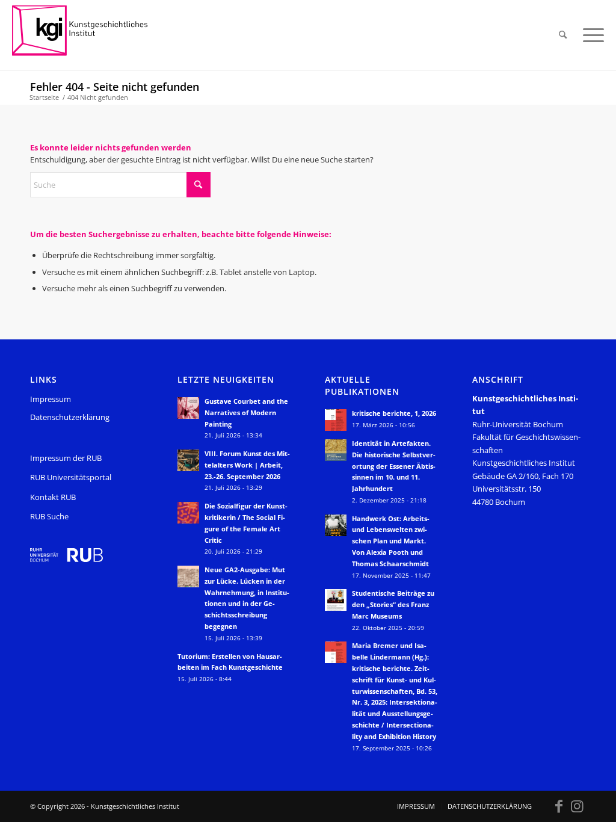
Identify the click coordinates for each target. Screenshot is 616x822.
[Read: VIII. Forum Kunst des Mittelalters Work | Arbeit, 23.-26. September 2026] (188, 460)
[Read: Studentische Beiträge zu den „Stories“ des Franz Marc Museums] (335, 600)
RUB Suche (49, 516)
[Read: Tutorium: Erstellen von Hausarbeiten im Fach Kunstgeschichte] (188, 663)
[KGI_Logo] (88, 35)
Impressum (50, 399)
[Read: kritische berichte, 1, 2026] (335, 420)
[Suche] (562, 35)
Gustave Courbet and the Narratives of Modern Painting (246, 412)
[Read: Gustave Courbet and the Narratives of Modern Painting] (188, 408)
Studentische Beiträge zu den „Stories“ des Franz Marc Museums (393, 604)
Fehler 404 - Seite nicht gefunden (114, 86)
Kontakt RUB (53, 497)
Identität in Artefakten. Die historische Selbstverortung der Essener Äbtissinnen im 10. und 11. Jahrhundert (394, 466)
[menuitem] (562, 35)
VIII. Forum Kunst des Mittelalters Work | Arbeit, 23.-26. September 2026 (247, 465)
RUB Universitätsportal (70, 477)
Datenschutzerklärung (69, 417)
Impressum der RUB (66, 458)
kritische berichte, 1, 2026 (394, 413)
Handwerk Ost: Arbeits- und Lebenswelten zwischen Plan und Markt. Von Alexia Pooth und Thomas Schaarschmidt (391, 541)
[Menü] (589, 35)
